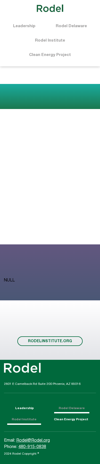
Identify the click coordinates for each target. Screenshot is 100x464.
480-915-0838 (32, 447)
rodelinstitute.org (50, 341)
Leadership (24, 26)
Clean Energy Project (50, 55)
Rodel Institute (50, 40)
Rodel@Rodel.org (33, 440)
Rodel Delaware (71, 26)
